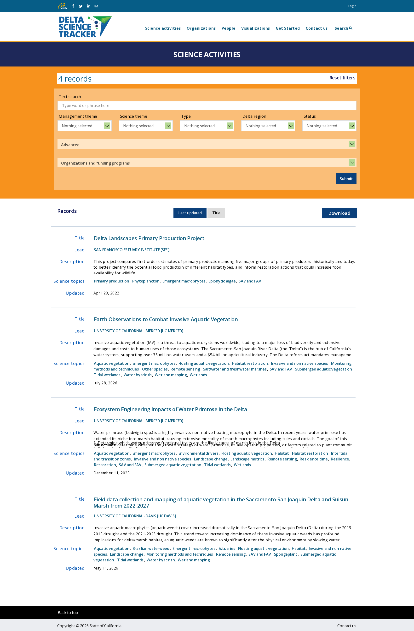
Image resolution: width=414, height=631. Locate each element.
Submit (346, 178)
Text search (70, 96)
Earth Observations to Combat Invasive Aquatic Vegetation (166, 319)
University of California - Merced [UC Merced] (138, 330)
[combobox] (84, 126)
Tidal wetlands (107, 374)
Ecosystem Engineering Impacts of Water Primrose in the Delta (170, 409)
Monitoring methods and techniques (179, 554)
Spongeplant (285, 554)
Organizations (201, 28)
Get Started (288, 28)
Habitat (282, 453)
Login (352, 6)
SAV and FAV (250, 281)
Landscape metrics (247, 459)
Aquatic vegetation (111, 363)
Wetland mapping (171, 374)
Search (341, 28)
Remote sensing (185, 369)
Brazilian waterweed (150, 548)
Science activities (163, 28)
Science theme (133, 116)
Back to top (68, 612)
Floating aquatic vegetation (203, 363)
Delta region (254, 116)
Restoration (105, 464)
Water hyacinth (138, 374)
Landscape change (210, 459)
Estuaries (226, 548)
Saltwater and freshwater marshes (235, 369)
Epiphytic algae (222, 281)
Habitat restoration (250, 363)
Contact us (317, 28)
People (229, 28)
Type (186, 116)
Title (216, 213)
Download (339, 213)
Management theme (78, 116)
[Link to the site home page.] (85, 26)
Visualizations (255, 28)
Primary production (111, 281)
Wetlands (198, 374)
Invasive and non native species (299, 363)
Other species (155, 369)
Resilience (340, 459)
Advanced (70, 144)
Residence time (314, 459)
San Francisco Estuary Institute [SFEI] (132, 249)
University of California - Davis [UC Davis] (135, 516)
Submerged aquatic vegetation (323, 369)
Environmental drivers (198, 453)
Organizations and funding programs (95, 163)
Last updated (190, 213)
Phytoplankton (146, 281)
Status (310, 116)
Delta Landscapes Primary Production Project (149, 238)
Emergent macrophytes (183, 281)
